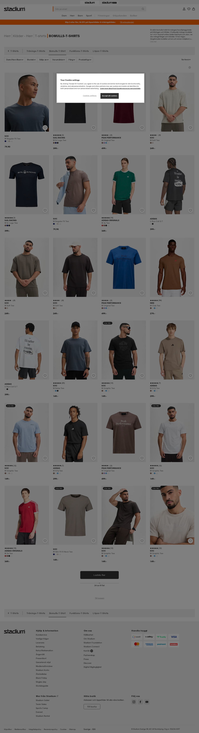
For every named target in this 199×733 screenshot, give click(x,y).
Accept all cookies (109, 96)
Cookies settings (90, 96)
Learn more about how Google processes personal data (120, 88)
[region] (100, 88)
